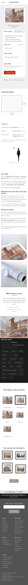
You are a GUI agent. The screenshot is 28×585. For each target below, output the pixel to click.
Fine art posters (19, 521)
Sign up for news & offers (14, 503)
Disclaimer (5, 567)
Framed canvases (19, 527)
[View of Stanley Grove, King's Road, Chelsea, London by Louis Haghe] (21, 455)
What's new (18, 533)
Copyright (5, 565)
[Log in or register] (23, 2)
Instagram (17, 550)
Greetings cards (19, 531)
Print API (3, 575)
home (21, 370)
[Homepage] (14, 2)
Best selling (18, 540)
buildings (4, 355)
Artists (16, 544)
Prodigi (8, 575)
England (4, 366)
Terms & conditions (8, 557)
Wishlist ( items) (7, 544)
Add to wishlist (8, 80)
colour (3, 362)
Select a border (8, 53)
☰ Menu (3, 2)
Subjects (17, 542)
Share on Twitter (19, 80)
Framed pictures (19, 523)
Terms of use (6, 561)
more (12, 377)
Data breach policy (8, 563)
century (16, 355)
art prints (19, 41)
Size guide (20, 44)
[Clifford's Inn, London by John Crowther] (21, 469)
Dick (10, 362)
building (21, 351)
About (4, 523)
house (3, 374)
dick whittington (18, 362)
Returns (5, 531)
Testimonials (6, 525)
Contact (5, 521)
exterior (11, 366)
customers (22, 205)
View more (14, 481)
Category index (19, 548)
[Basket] (26, 2)
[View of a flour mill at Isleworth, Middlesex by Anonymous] (7, 468)
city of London (13, 359)
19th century (5, 351)
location (4, 377)
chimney (4, 359)
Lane (21, 374)
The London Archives (18, 345)
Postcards (17, 529)
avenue (13, 351)
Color (21, 359)
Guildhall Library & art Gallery (9, 370)
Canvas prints (18, 525)
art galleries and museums (14, 201)
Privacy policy (6, 559)
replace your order (14, 226)
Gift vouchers (6, 540)
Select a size (13, 44)
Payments (5, 527)
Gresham (19, 366)
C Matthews (14, 27)
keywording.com (13, 374)
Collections (18, 546)
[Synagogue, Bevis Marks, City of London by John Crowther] (7, 455)
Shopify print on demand (7, 580)
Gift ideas (5, 542)
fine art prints (16, 187)
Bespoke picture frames (13, 576)
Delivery (3, 218)
